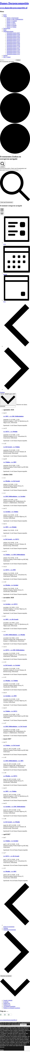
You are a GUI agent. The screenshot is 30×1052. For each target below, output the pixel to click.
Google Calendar (7, 1000)
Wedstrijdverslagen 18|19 (13, 45)
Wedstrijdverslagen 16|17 (13, 48)
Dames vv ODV (11, 22)
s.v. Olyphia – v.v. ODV (9, 871)
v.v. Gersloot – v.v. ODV (10, 696)
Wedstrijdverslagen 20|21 (13, 42)
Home (5, 15)
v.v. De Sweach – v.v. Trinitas (11, 447)
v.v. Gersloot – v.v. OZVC (10, 604)
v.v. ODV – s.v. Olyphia (9, 527)
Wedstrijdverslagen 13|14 (13, 52)
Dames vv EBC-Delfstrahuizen (15, 19)
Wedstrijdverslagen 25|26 (13, 34)
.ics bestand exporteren (9, 1006)
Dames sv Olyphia (11, 25)
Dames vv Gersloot (12, 21)
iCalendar (5, 1002)
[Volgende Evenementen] (16, 389)
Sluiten (2, 1050)
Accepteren (23, 1024)
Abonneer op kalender (6, 976)
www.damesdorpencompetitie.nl (8, 1020)
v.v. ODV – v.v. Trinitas (9, 791)
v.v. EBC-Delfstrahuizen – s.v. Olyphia (14, 634)
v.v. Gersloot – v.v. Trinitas (10, 511)
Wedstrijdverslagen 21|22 (13, 40)
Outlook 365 (6, 1003)
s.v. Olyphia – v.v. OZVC (10, 776)
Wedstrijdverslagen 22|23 (13, 39)
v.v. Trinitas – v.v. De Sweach (11, 745)
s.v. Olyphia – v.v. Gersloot (10, 585)
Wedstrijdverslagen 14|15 (13, 51)
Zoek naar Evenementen (6, 202)
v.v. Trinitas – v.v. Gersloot (10, 841)
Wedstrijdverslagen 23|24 (13, 37)
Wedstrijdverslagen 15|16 (13, 49)
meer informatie (15, 1024)
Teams (5, 16)
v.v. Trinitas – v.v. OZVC (10, 711)
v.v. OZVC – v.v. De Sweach (11, 856)
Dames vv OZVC (11, 24)
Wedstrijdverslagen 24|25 (13, 36)
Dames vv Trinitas (11, 27)
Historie (5, 55)
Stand (4, 30)
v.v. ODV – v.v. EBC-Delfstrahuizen (13, 416)
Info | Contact (6, 57)
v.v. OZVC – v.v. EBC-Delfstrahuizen (13, 650)
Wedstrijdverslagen (8, 31)
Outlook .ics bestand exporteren (11, 1008)
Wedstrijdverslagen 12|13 (13, 54)
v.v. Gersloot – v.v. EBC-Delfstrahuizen (14, 806)
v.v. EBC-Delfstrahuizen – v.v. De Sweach (15, 726)
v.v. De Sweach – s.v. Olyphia (11, 822)
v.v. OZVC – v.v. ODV (9, 570)
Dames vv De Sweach (12, 18)
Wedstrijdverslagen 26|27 (13, 33)
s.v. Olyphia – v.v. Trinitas (10, 680)
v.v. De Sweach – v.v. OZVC (11, 539)
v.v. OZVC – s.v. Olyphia (10, 431)
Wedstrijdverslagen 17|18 (13, 46)
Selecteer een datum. (21, 404)
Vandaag (2, 392)
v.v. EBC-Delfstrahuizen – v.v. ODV (13, 760)
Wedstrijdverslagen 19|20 (13, 43)
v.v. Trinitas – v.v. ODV (9, 462)
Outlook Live (6, 1005)
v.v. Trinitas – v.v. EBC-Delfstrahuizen (14, 554)
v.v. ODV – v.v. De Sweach (10, 619)
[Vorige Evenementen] (16, 346)
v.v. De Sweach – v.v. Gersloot (11, 665)
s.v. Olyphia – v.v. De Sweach (11, 481)
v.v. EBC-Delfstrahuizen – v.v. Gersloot (14, 496)
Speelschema (6, 28)
